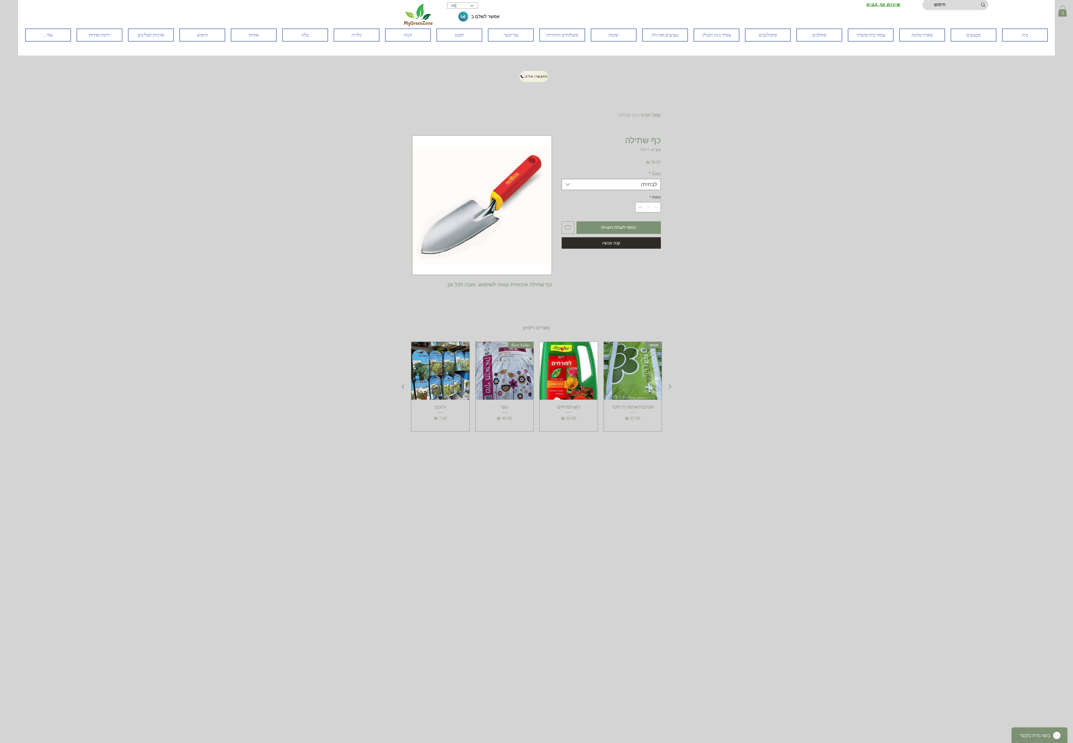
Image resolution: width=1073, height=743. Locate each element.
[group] (536, 386)
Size (655, 174)
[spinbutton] (648, 207)
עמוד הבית (651, 115)
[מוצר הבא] (403, 386)
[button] (1062, 11)
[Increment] (639, 207)
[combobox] (611, 184)
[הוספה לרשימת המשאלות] (568, 227)
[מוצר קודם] (670, 386)
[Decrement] (656, 207)
